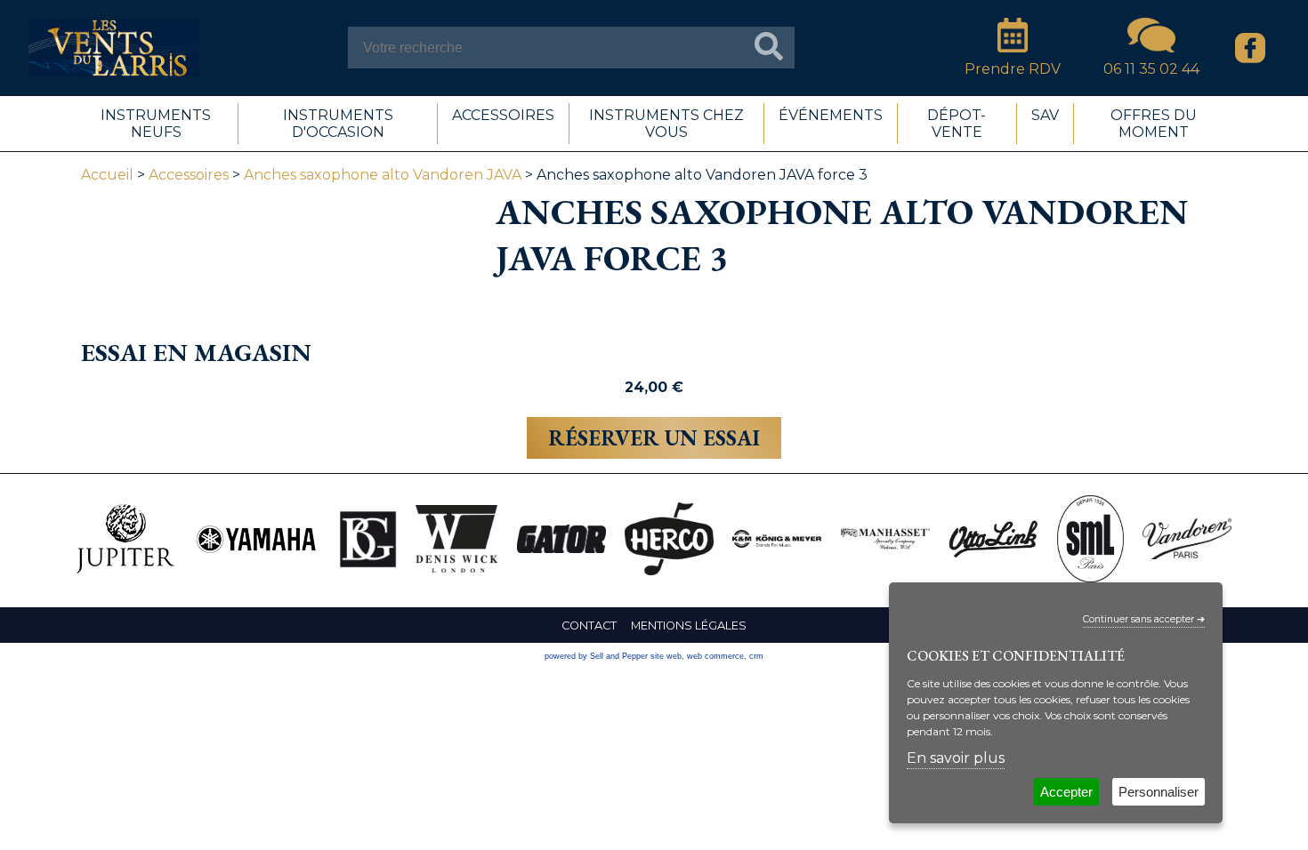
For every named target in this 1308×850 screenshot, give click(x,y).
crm (756, 656)
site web (666, 656)
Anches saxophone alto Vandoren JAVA (382, 174)
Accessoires (189, 174)
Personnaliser (1158, 791)
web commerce (715, 656)
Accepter (1066, 791)
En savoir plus (956, 758)
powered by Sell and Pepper (596, 656)
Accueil (107, 174)
